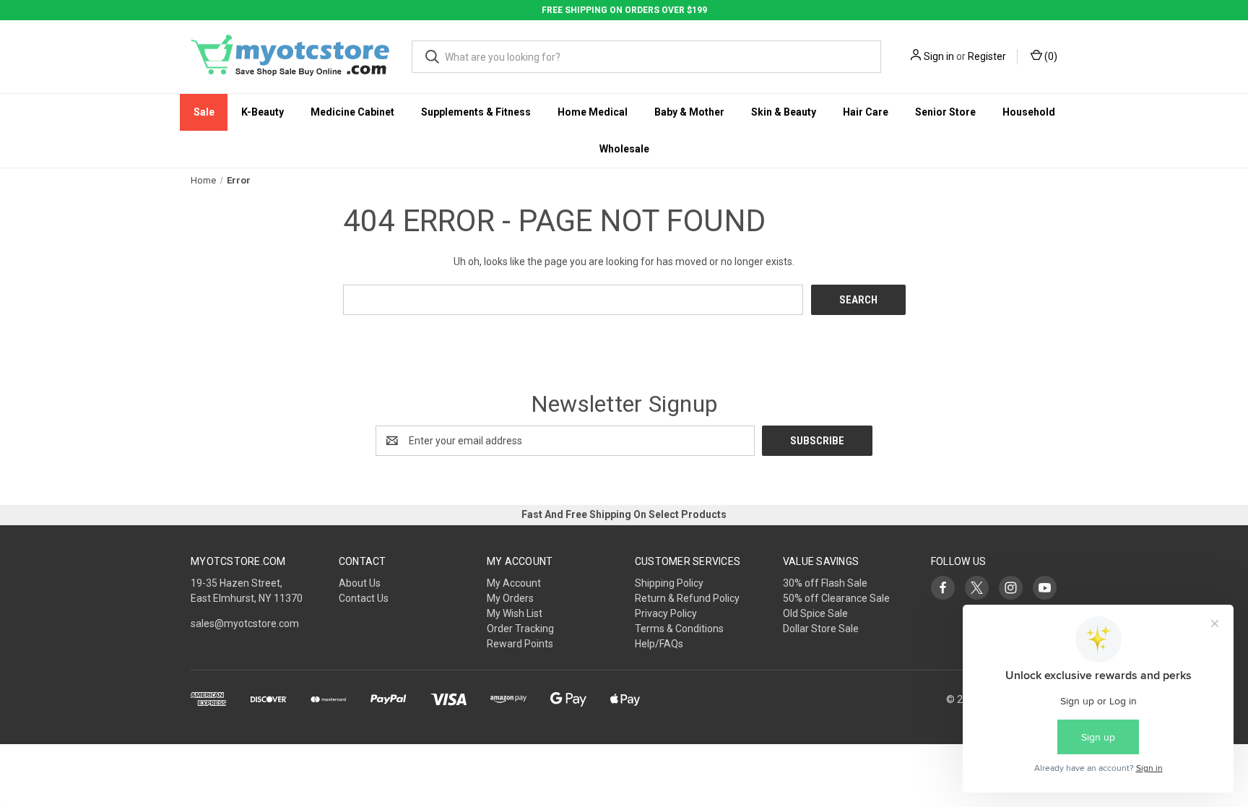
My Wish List (514, 613)
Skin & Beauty (783, 112)
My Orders (510, 598)
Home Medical (593, 112)
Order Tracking (520, 628)
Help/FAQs (659, 644)
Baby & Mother (689, 112)
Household (1028, 112)
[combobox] (646, 56)
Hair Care (865, 112)
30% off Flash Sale (825, 583)
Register (987, 56)
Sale (204, 112)
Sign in (939, 56)
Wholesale (624, 149)
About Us (360, 583)
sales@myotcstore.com (245, 623)
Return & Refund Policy (687, 598)
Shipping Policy (669, 583)
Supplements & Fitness (476, 112)
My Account (514, 583)
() (1049, 56)
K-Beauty (262, 112)
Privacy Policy (666, 613)
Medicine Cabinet (352, 112)
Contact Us (364, 598)
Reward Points (520, 644)
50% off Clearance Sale (836, 598)
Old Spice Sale (815, 613)
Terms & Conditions (679, 628)
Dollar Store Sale (821, 628)
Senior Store (945, 112)
